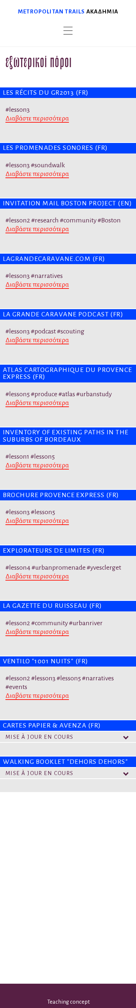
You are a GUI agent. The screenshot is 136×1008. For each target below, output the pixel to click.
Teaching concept (68, 1002)
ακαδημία (102, 11)
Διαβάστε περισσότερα (37, 118)
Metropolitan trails (51, 11)
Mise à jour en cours (39, 737)
